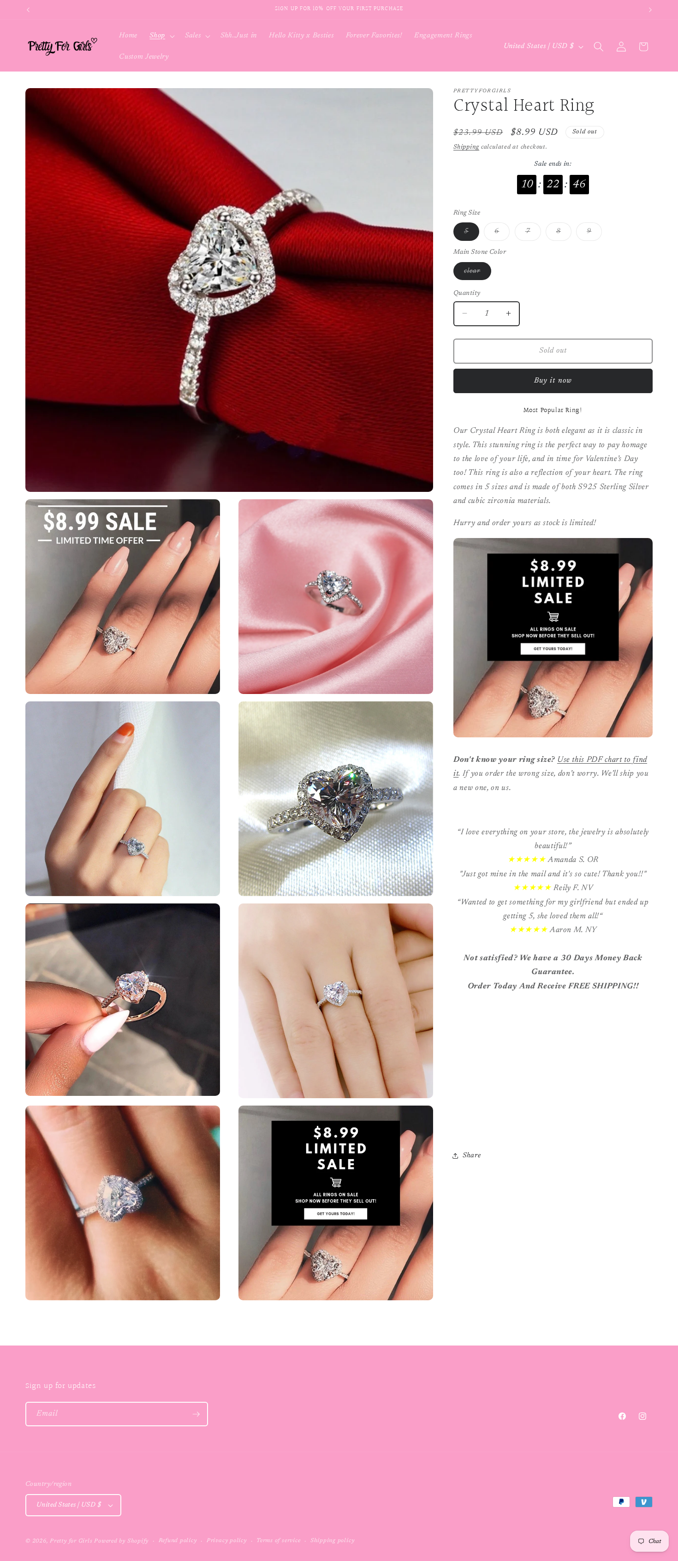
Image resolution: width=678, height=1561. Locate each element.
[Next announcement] (650, 9)
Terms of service (278, 1540)
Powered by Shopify (121, 1541)
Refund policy (178, 1540)
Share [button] (472, 1155)
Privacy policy (227, 1540)
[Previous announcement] (28, 9)
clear (477, 273)
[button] (161, 36)
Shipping (466, 147)
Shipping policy (332, 1540)
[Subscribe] (196, 1414)
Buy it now (553, 380)
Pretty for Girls (71, 1541)
